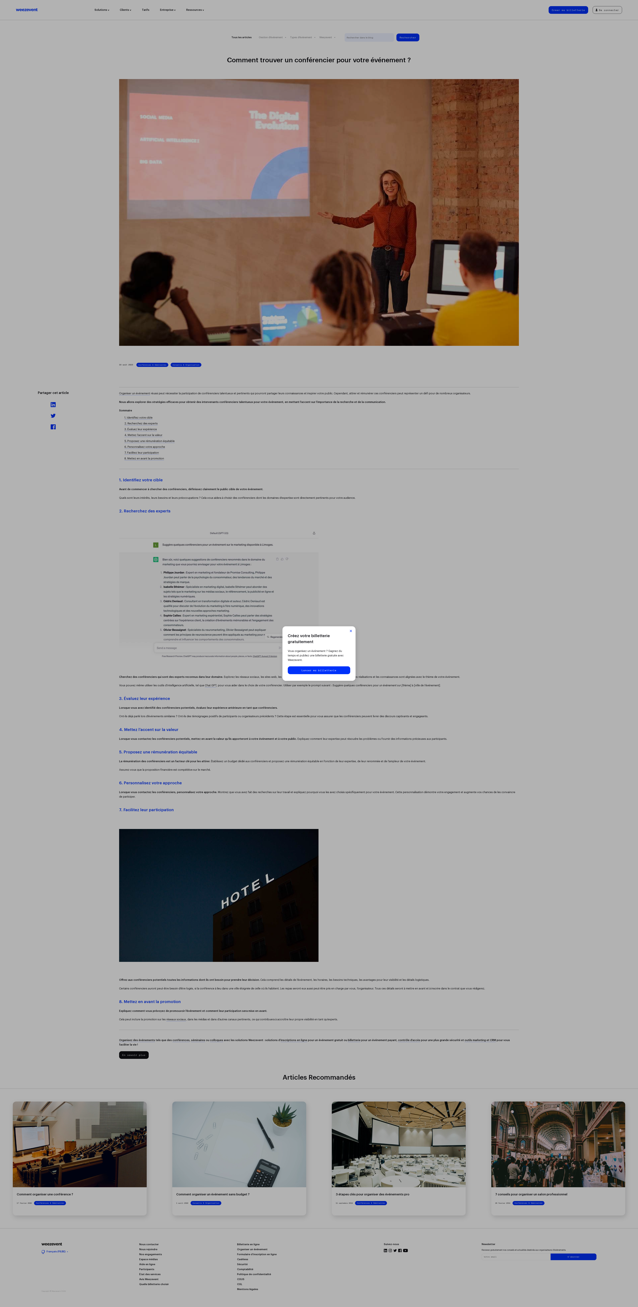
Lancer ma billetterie (319, 670)
